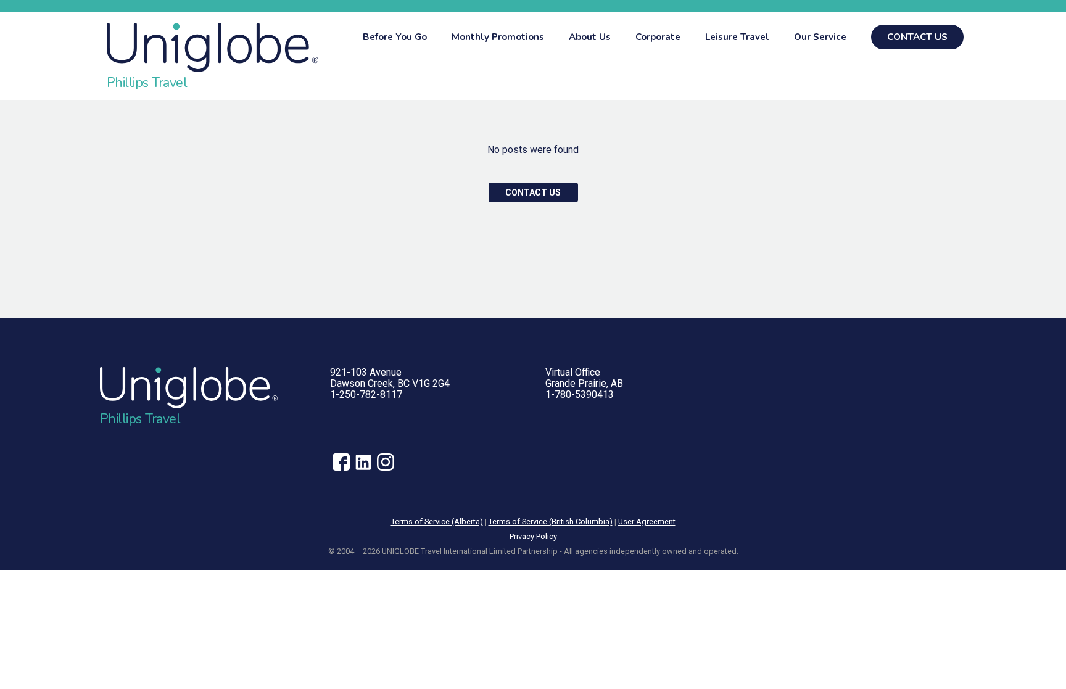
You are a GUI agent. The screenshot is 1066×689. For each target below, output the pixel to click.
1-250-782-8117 (366, 394)
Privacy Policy (533, 536)
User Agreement (647, 521)
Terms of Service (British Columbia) (551, 521)
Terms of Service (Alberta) (437, 521)
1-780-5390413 (579, 394)
